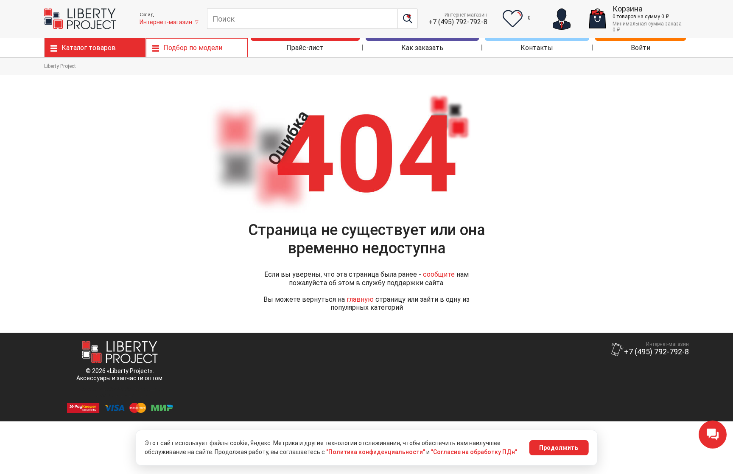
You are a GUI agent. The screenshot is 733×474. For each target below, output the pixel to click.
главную (360, 299)
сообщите (439, 274)
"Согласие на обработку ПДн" (474, 452)
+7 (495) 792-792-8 (457, 22)
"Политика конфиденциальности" (375, 452)
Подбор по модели (192, 48)
